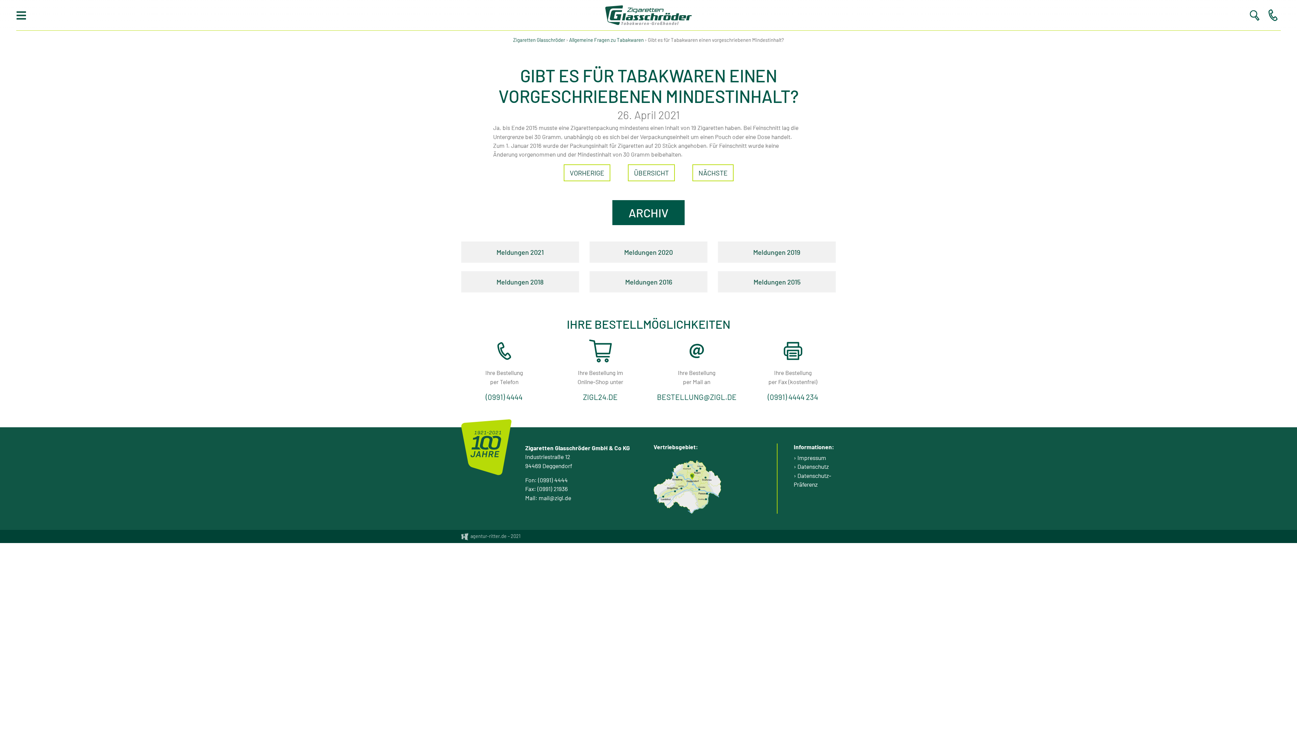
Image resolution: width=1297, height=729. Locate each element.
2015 (793, 282)
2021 (537, 252)
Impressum (811, 457)
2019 (793, 252)
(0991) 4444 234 (793, 397)
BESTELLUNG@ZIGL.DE (697, 397)
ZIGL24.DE (600, 397)
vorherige (587, 173)
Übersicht (651, 173)
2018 (537, 282)
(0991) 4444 (504, 397)
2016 (665, 282)
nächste (713, 173)
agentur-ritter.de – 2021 (494, 536)
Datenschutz (813, 466)
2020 (665, 252)
